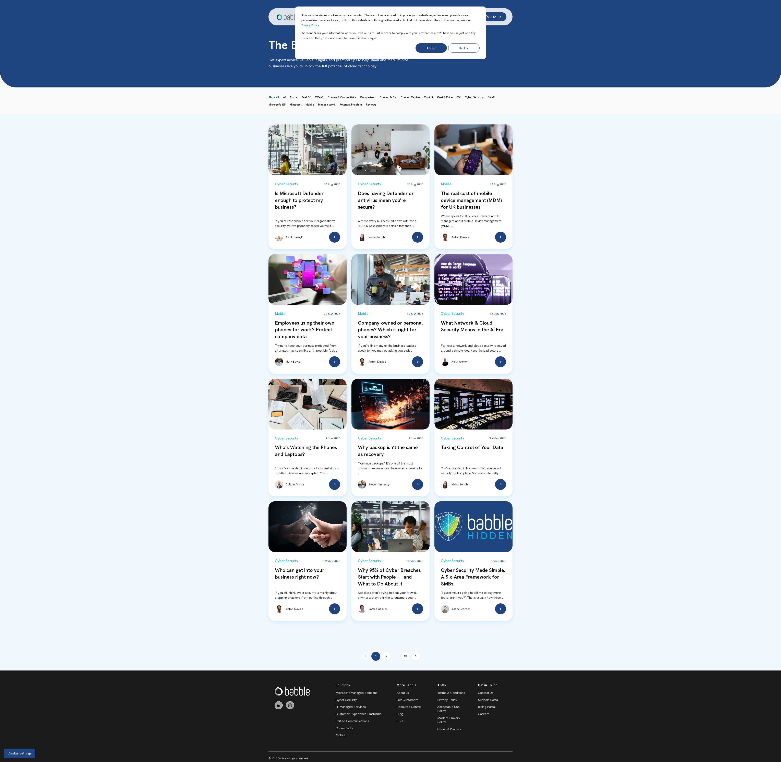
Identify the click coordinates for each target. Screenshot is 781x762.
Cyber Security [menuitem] (346, 700)
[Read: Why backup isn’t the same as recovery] (417, 484)
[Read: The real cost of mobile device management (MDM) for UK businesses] (500, 237)
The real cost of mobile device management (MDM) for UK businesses (471, 200)
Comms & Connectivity (341, 97)
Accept (431, 48)
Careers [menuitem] (484, 714)
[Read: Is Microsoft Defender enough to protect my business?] (334, 237)
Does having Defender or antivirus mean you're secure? (386, 200)
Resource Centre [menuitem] (409, 707)
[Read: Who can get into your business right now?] (334, 608)
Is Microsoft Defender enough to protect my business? (299, 200)
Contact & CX (388, 97)
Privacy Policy (310, 25)
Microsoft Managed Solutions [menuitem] (356, 693)
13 (405, 656)
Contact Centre (410, 97)
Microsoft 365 (277, 104)
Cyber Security (474, 97)
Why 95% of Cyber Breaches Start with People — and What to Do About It (389, 577)
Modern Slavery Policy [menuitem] (448, 720)
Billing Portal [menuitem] (487, 707)
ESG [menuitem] (400, 721)
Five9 (491, 97)
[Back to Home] (289, 17)
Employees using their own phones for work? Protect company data (304, 330)
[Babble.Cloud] (292, 691)
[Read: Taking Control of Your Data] (500, 484)
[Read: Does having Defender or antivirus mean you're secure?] (417, 237)
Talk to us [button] (493, 16)
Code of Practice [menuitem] (449, 729)
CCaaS (319, 97)
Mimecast (295, 104)
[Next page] (415, 656)
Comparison (367, 97)
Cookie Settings (20, 753)
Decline (464, 48)
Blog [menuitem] (400, 714)
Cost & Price (445, 97)
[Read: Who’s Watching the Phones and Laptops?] (334, 484)
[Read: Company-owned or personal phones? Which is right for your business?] (417, 361)
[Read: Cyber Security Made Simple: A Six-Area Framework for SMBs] (500, 608)
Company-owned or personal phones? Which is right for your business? (390, 330)
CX (459, 97)
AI (284, 97)
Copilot (428, 97)
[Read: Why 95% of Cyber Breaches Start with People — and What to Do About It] (417, 608)
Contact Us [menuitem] (485, 693)
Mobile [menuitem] (340, 735)
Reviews (371, 104)
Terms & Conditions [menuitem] (451, 693)
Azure (293, 97)
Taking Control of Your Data (472, 447)
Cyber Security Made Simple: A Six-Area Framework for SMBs (473, 577)
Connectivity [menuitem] (344, 728)
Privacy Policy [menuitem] (447, 700)
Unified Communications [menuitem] (352, 721)
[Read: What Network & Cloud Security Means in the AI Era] (500, 361)
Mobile (309, 104)
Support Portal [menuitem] (488, 700)
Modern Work (326, 104)
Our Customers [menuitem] (407, 700)
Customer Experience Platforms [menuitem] (359, 714)
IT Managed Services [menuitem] (351, 707)
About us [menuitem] (403, 693)
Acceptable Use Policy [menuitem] (448, 709)
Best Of (306, 97)
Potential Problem (350, 104)
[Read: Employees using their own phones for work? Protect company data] (334, 361)
